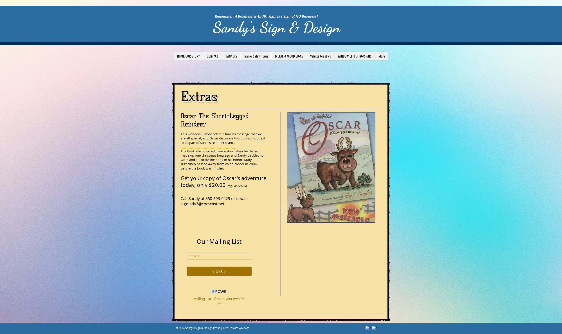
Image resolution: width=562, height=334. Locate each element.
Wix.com (244, 328)
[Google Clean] (368, 328)
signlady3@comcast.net (202, 203)
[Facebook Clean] (374, 328)
